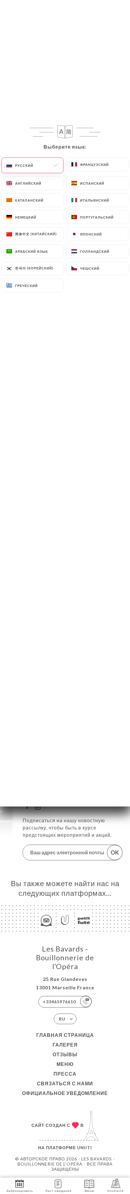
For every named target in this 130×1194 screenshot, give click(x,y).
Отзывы (65, 1054)
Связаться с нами (65, 1083)
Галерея (65, 1044)
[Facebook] (27, 806)
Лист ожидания (58, 1190)
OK (115, 852)
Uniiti (84, 1147)
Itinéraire (115, 1190)
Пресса (65, 1074)
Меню (65, 1064)
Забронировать (19, 1190)
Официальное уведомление (65, 1093)
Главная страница (65, 1035)
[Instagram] (37, 806)
